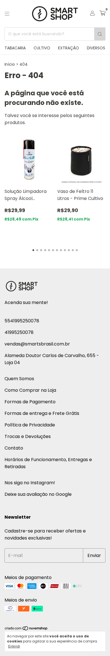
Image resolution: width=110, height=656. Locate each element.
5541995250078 (22, 321)
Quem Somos (19, 378)
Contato (14, 448)
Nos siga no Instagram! (30, 482)
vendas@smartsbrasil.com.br (37, 344)
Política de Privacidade (30, 425)
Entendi (14, 646)
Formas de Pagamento (30, 402)
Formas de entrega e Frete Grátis (42, 413)
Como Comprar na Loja (30, 390)
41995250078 (19, 332)
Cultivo (42, 48)
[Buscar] (99, 34)
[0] (102, 13)
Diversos (96, 48)
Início (10, 64)
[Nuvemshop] (26, 629)
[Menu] (7, 13)
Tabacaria (15, 48)
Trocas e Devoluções (28, 436)
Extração (68, 48)
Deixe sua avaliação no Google (38, 494)
